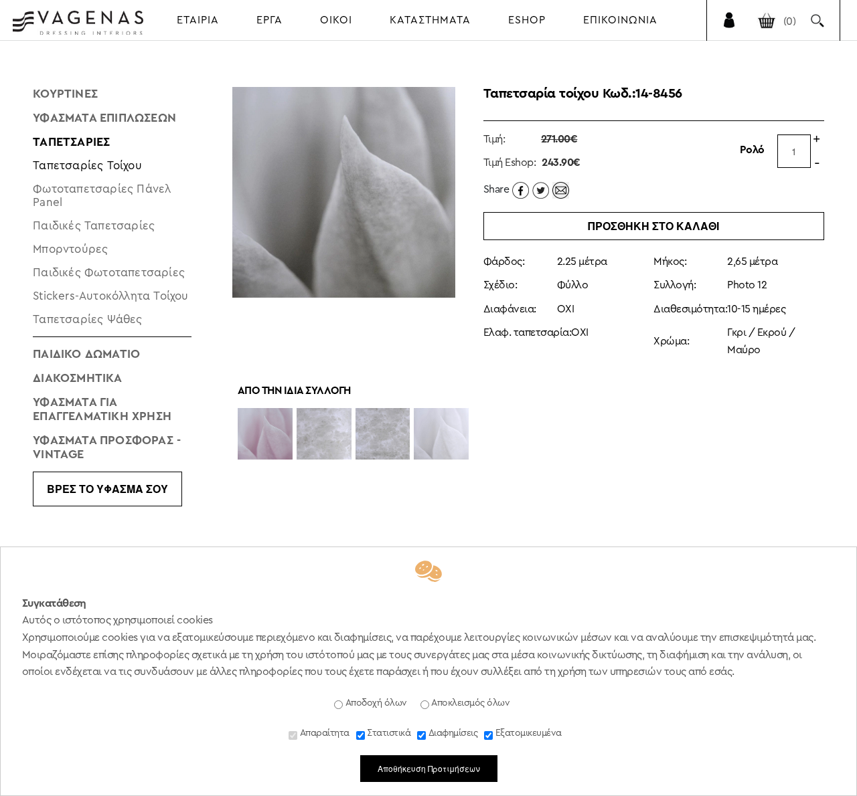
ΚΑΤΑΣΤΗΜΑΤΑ (430, 20)
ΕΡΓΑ (269, 20)
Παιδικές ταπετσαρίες (94, 225)
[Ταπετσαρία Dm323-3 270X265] (441, 435)
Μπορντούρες (70, 249)
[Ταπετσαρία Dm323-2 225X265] (265, 435)
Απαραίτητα (323, 733)
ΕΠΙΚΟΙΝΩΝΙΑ (620, 20)
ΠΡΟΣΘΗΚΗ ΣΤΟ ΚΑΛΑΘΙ (653, 225)
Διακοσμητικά (77, 378)
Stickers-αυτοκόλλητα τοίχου (110, 296)
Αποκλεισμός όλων (469, 703)
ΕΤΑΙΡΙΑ (198, 20)
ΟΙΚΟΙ (336, 20)
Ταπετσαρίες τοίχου (87, 165)
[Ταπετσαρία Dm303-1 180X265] (324, 435)
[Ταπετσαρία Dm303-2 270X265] (383, 435)
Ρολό (752, 149)
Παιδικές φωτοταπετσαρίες (109, 272)
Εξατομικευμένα (527, 733)
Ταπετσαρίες (71, 142)
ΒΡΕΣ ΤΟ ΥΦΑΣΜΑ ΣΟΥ (107, 488)
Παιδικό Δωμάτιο (86, 354)
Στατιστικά (388, 733)
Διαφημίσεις (451, 733)
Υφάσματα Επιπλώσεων (104, 118)
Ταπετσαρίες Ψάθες (87, 319)
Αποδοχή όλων (375, 703)
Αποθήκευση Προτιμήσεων (429, 768)
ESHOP (527, 20)
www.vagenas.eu (78, 23)
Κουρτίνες (65, 94)
